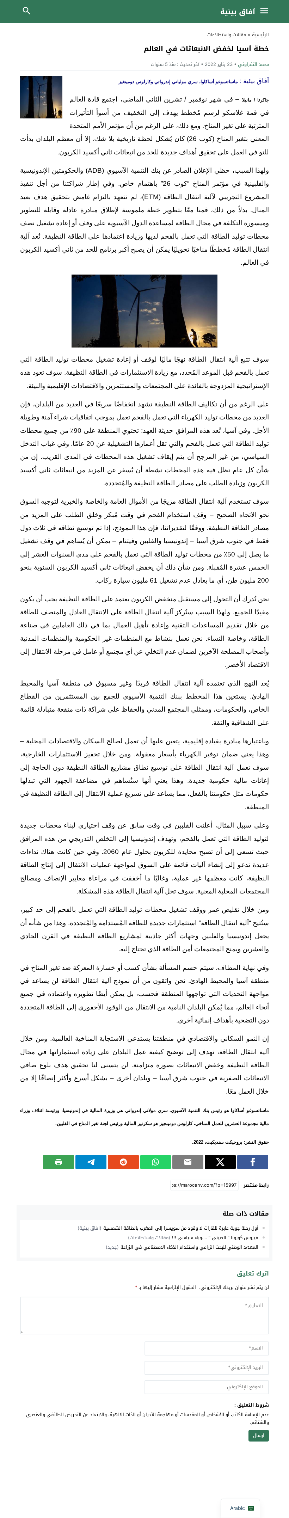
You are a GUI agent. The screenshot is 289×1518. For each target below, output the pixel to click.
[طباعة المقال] (58, 1162)
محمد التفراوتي (253, 64)
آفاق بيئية (237, 11)
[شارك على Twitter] (220, 1162)
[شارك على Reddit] (123, 1162)
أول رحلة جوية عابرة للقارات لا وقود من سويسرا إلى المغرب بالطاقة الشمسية (180, 1228)
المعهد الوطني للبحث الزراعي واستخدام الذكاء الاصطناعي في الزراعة (189, 1247)
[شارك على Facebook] (252, 1162)
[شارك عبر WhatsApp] (156, 1162)
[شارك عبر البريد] (188, 1162)
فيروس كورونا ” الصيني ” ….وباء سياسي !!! (215, 1237)
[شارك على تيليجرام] (91, 1162)
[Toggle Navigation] (266, 12)
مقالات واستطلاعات (226, 34)
